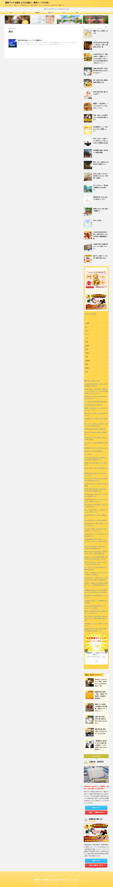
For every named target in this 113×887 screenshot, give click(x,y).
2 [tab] (96, 666)
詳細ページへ (96, 807)
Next (106, 650)
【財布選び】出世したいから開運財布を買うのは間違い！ (96, 601)
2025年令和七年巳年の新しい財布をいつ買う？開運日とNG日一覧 (101, 45)
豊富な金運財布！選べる (96, 865)
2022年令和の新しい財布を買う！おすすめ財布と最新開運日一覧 (96, 495)
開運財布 (37, 12)
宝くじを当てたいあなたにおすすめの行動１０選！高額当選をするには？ (96, 479)
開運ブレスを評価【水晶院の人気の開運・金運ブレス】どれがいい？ (96, 612)
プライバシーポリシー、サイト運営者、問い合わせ (46, 875)
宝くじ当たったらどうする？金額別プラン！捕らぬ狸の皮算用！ (96, 568)
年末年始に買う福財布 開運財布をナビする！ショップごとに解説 (95, 607)
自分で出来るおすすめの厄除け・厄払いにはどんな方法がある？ (96, 505)
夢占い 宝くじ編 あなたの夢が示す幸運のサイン (96, 433)
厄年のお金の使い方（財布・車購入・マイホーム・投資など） (96, 524)
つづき (99, 661)
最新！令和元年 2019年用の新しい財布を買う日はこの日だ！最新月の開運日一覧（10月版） (96, 618)
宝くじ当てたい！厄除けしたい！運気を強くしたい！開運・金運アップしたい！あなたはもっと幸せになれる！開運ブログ (56, 882)
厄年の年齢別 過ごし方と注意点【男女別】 (96, 520)
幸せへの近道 (97, 220)
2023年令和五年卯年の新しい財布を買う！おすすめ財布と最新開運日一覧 (96, 490)
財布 (69, 875)
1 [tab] (94, 666)
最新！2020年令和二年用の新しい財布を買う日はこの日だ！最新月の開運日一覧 (96, 552)
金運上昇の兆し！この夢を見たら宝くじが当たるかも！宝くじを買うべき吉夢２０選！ (96, 578)
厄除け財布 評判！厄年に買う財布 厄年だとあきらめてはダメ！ (100, 71)
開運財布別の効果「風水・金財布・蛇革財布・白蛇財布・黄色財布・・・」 (96, 629)
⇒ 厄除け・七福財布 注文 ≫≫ (96, 812)
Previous (86, 650)
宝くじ (64, 12)
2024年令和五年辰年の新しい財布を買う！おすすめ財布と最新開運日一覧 (96, 458)
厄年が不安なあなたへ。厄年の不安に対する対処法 (96, 484)
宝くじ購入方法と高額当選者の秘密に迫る (96, 401)
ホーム (11, 12)
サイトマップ (63, 875)
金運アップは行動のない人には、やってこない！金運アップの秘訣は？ (96, 573)
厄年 (77, 12)
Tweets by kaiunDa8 (90, 314)
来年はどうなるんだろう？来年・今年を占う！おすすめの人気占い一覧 (96, 563)
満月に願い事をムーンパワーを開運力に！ (30, 40)
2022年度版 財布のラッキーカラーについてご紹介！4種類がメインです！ (96, 500)
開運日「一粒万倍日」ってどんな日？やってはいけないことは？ (100, 106)
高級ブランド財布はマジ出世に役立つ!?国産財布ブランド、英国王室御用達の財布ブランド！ (96, 585)
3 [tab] (98, 666)
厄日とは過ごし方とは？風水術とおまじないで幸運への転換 (100, 176)
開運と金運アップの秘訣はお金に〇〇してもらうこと (96, 596)
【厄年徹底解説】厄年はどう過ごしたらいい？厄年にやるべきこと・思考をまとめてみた (96, 541)
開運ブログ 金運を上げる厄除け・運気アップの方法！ (27, 2)
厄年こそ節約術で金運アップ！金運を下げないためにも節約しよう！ (96, 510)
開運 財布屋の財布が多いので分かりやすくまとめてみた (96, 474)
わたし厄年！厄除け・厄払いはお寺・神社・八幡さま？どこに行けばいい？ (96, 529)
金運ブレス (50, 12)
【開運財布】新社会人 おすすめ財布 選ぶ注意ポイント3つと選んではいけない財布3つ (96, 591)
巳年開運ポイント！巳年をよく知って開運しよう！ (100, 129)
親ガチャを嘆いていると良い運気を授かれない (96, 469)
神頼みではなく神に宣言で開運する (94, 451)
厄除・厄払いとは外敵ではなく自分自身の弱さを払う (100, 117)
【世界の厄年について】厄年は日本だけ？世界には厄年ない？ (96, 535)
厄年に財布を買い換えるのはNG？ (94, 405)
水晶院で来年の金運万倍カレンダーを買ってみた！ (100, 246)
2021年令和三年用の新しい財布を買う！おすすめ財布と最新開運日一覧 (96, 547)
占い (24, 12)
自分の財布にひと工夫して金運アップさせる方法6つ (96, 624)
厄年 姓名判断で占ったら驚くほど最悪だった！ (96, 516)
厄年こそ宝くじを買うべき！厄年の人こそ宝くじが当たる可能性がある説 (100, 141)
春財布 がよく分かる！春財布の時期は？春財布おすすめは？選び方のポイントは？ (96, 558)
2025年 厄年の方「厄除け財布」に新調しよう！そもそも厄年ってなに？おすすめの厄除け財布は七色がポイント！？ (100, 58)
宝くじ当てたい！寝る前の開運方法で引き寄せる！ (100, 187)
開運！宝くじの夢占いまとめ (92, 380)
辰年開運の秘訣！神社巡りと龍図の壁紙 (95, 429)
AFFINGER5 (75, 884)
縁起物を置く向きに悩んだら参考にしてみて (96, 448)
